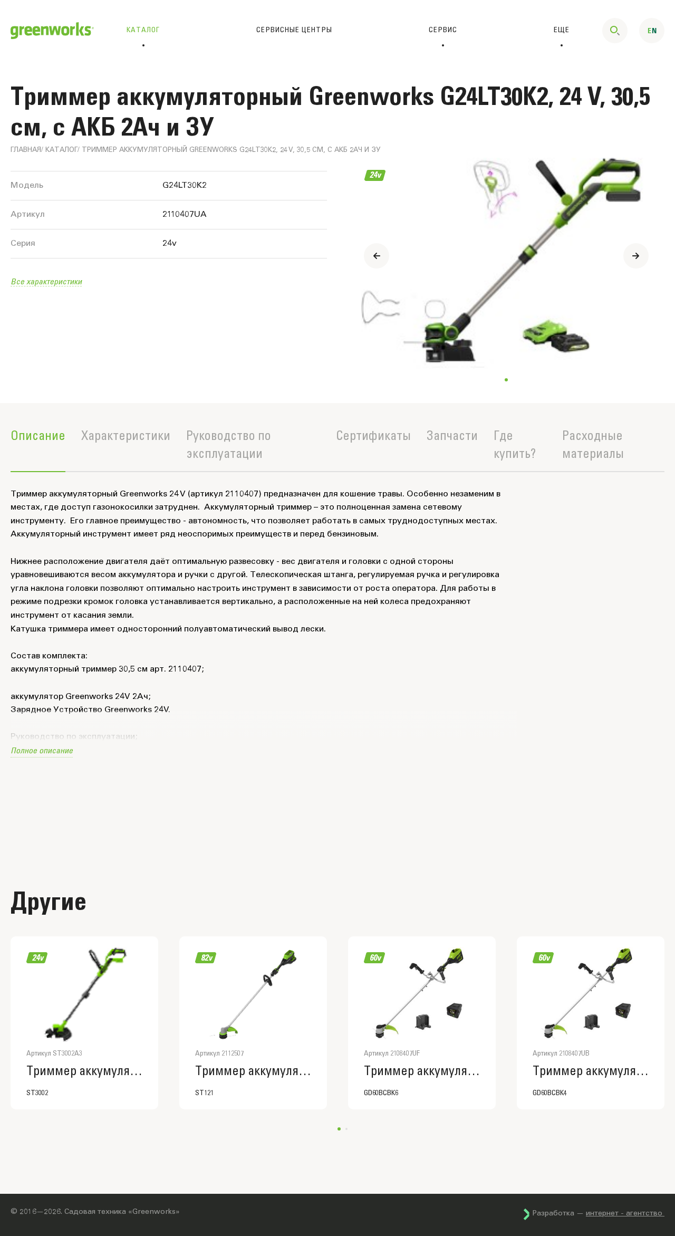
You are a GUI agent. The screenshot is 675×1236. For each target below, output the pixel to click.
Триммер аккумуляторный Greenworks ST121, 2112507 (253, 1071)
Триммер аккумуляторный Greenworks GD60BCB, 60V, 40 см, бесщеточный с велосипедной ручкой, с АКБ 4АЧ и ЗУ (591, 1071)
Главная (26, 150)
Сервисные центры (294, 30)
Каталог (61, 150)
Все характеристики (46, 281)
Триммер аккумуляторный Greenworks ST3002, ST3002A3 (84, 1071)
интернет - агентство (625, 1214)
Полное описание (42, 750)
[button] (636, 256)
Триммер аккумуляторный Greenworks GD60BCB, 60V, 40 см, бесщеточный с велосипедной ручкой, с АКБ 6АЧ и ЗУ (422, 1071)
